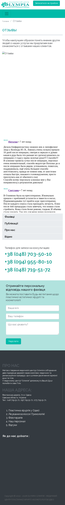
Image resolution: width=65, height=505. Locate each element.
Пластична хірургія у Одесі (23, 410)
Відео (8, 236)
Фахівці (10, 216)
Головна (5, 21)
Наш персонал (16, 421)
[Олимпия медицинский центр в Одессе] (15, 5)
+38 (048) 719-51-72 (27, 270)
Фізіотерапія (15, 417)
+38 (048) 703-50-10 (28, 254)
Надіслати (13, 341)
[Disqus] (32, 96)
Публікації (11, 223)
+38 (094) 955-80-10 (28, 262)
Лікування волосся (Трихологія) (26, 414)
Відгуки (12, 425)
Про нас (10, 229)
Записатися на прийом (46, 3)
